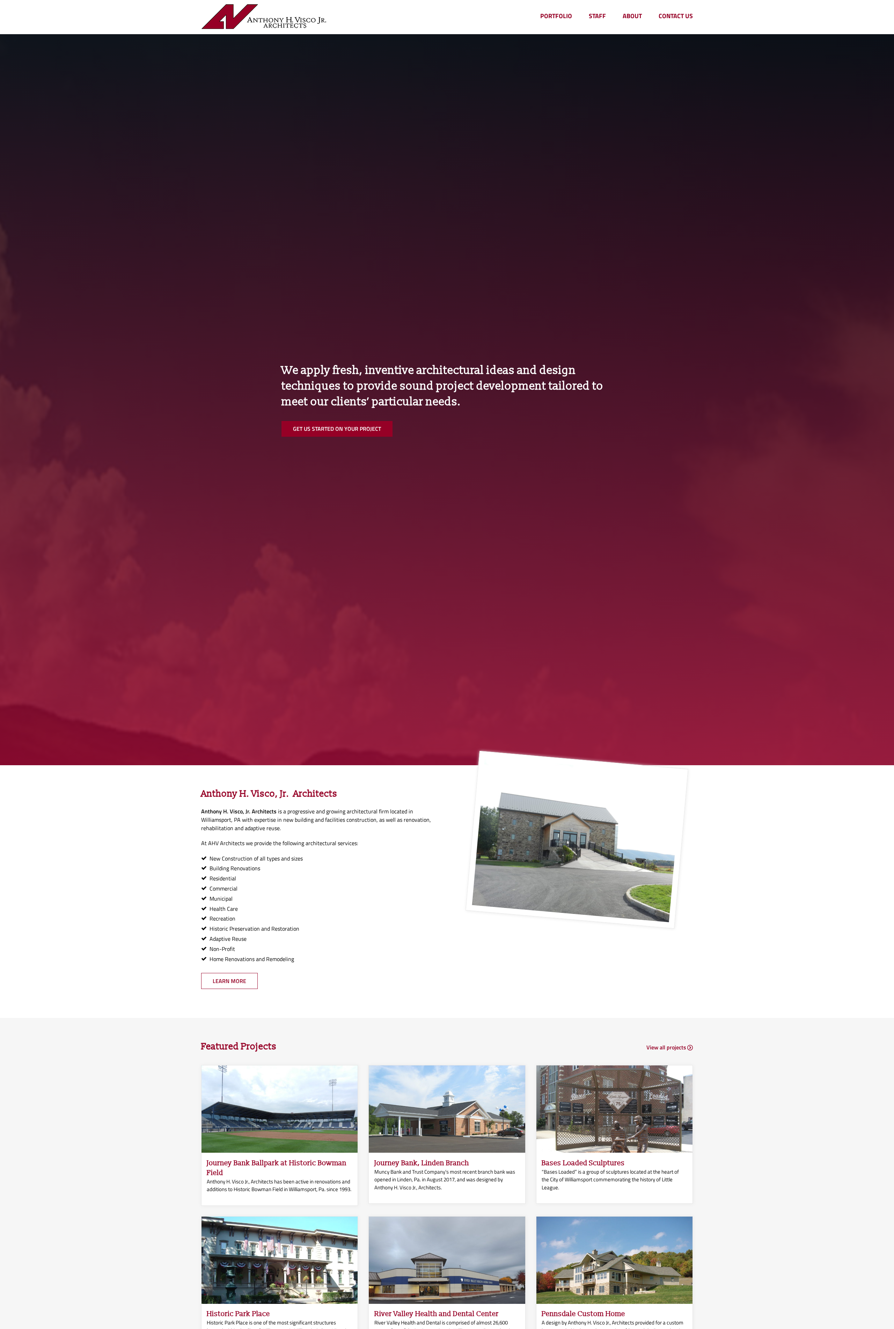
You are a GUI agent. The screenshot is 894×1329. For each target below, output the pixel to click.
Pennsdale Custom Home (583, 1314)
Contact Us (676, 16)
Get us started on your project (337, 428)
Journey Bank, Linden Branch (421, 1163)
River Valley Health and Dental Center (436, 1314)
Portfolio (556, 16)
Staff (597, 16)
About (632, 16)
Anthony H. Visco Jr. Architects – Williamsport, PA (264, 17)
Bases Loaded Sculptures (583, 1163)
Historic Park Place (238, 1314)
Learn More (229, 981)
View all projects (666, 1047)
